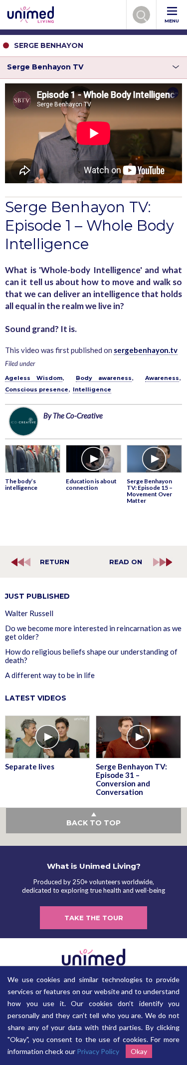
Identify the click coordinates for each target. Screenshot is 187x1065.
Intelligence (92, 389)
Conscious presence (36, 389)
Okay (139, 1051)
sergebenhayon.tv (146, 350)
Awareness (162, 377)
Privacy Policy (98, 1051)
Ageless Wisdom (33, 377)
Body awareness (104, 377)
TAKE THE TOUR (93, 918)
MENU (172, 20)
